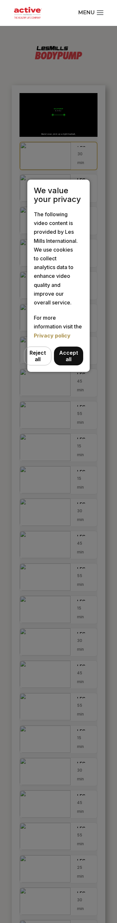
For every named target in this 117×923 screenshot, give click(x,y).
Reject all (38, 355)
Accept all (68, 355)
